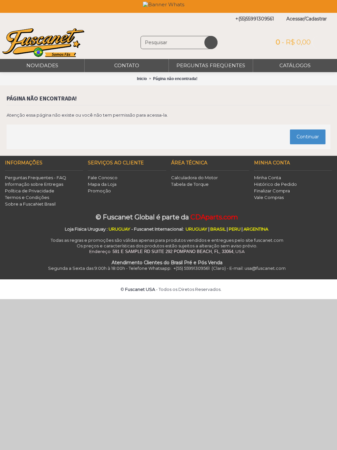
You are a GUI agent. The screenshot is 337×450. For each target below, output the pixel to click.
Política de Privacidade (29, 190)
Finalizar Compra (272, 190)
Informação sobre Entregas (34, 184)
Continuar (308, 137)
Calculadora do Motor (194, 177)
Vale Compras (269, 197)
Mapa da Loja (102, 184)
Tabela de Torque (190, 184)
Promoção (99, 190)
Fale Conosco (102, 177)
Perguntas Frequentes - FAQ (35, 177)
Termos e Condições (27, 197)
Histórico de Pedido (275, 184)
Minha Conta (267, 177)
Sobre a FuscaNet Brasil (30, 204)
